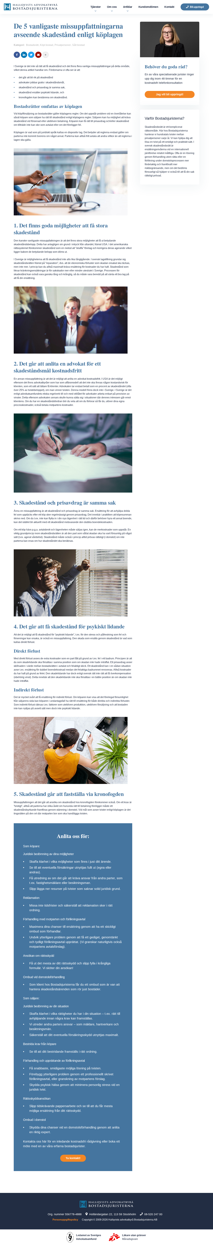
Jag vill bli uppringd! (169, 94)
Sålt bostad (78, 45)
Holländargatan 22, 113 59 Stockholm (112, 1214)
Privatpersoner (63, 45)
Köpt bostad (46, 45)
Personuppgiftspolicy (65, 1219)
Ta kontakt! (73, 1158)
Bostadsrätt (32, 45)
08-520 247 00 (153, 1214)
